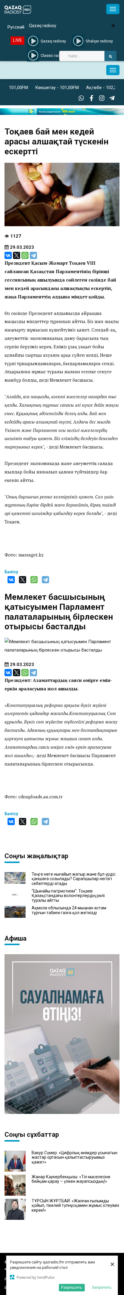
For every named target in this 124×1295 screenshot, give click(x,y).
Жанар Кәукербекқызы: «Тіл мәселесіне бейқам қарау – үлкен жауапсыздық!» (71, 1179)
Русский (16, 27)
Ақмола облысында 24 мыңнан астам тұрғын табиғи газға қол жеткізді (69, 910)
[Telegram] (33, 255)
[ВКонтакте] (8, 255)
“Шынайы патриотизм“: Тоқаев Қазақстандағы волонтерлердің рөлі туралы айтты (68, 896)
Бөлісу (11, 571)
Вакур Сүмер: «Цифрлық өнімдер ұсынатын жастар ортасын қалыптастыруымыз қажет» (74, 1157)
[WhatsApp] (25, 255)
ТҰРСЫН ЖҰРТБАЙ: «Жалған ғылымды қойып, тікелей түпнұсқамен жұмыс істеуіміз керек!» (75, 1206)
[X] (16, 255)
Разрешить (71, 1287)
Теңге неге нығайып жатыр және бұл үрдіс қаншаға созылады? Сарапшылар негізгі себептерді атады (74, 879)
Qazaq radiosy (42, 25)
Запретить (102, 1287)
